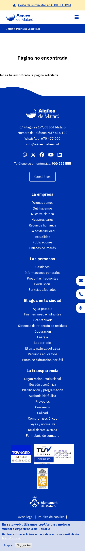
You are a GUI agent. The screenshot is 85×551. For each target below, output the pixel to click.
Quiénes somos (42, 203)
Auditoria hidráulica (42, 396)
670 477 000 (50, 138)
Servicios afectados (42, 290)
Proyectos (42, 401)
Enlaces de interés (42, 248)
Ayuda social (43, 284)
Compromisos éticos (42, 418)
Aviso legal (26, 517)
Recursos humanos (42, 225)
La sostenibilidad (43, 231)
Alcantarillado (42, 320)
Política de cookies (51, 517)
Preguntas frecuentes (42, 278)
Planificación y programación (42, 390)
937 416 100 (58, 133)
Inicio (9, 28)
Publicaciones (42, 242)
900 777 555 (61, 164)
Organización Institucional (42, 379)
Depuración (42, 331)
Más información (11, 538)
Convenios (42, 407)
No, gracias (24, 545)
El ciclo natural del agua (42, 348)
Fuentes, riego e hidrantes (42, 314)
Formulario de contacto (42, 436)
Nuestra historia (42, 214)
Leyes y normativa (43, 424)
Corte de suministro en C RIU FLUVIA (44, 5)
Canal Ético (42, 177)
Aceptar (8, 545)
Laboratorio (42, 343)
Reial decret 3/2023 (42, 430)
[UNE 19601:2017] (21, 454)
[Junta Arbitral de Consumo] (42, 479)
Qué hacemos (42, 208)
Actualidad (42, 237)
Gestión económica (42, 384)
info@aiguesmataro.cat (42, 144)
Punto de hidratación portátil (42, 360)
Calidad (42, 413)
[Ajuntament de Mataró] (42, 502)
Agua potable (42, 309)
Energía (42, 337)
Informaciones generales (42, 273)
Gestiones (42, 267)
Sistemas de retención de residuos (42, 326)
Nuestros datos (42, 220)
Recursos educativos (42, 354)
